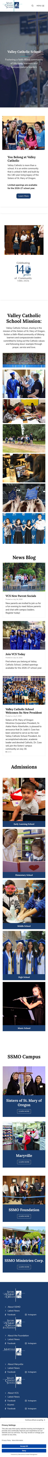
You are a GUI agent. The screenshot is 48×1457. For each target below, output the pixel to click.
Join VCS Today (15, 654)
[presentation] (24, 577)
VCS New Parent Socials (21, 596)
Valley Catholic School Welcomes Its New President (24, 711)
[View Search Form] (32, 6)
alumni (9, 752)
